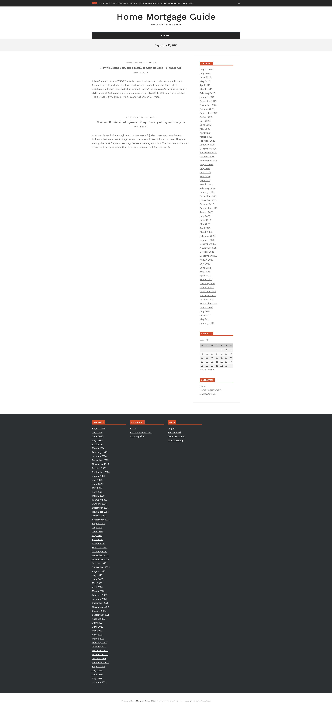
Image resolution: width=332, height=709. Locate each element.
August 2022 (206, 260)
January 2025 (207, 144)
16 (221, 358)
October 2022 (207, 252)
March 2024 (206, 184)
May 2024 (205, 176)
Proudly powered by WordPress (197, 701)
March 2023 (206, 232)
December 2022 (208, 244)
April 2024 (205, 180)
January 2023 (207, 240)
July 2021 (205, 311)
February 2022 (207, 283)
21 (212, 362)
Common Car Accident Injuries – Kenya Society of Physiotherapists (141, 122)
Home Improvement (210, 390)
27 (207, 366)
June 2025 (205, 125)
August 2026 (206, 69)
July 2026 (205, 73)
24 (226, 362)
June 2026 (205, 77)
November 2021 (208, 295)
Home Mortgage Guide (166, 18)
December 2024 (208, 148)
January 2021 (207, 323)
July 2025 (205, 121)
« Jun (203, 369)
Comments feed (176, 436)
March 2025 (206, 136)
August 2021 (206, 307)
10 (226, 354)
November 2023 (208, 200)
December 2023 (208, 196)
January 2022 (207, 287)
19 (202, 362)
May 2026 (205, 81)
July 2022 (205, 263)
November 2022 (208, 248)
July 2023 (205, 216)
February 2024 (207, 188)
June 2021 (205, 315)
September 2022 (208, 256)
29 (217, 366)
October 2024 (207, 156)
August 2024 (206, 164)
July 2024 (205, 168)
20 (207, 362)
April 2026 (205, 85)
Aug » (211, 369)
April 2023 (205, 228)
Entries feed (174, 432)
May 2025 (205, 129)
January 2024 (207, 192)
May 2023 (205, 224)
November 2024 (208, 152)
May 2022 (205, 271)
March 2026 (206, 89)
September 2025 (208, 113)
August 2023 (206, 212)
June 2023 (205, 220)
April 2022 (205, 275)
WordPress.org (175, 440)
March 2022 (206, 279)
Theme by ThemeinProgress (169, 701)
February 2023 (207, 236)
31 (226, 366)
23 (221, 362)
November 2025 (208, 105)
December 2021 (208, 291)
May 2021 (205, 319)
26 (202, 366)
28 (212, 366)
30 (221, 366)
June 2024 (205, 172)
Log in (171, 428)
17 (226, 358)
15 (217, 358)
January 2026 (207, 97)
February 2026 (207, 93)
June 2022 (205, 267)
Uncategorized (207, 394)
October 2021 (207, 299)
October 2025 (207, 109)
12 (202, 358)
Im (100, 3)
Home (136, 72)
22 (217, 362)
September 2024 (208, 160)
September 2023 (208, 208)
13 (207, 358)
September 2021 (208, 303)
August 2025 (206, 117)
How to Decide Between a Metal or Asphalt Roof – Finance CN (140, 67)
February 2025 (207, 141)
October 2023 (207, 204)
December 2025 (208, 101)
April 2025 (205, 133)
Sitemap (165, 36)
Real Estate (139, 63)
